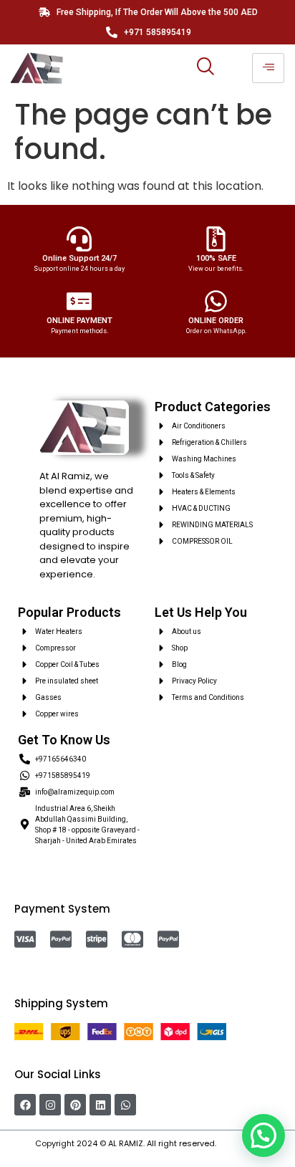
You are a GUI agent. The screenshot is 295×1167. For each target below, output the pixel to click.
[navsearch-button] (205, 68)
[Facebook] (25, 1104)
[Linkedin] (100, 1104)
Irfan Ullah (239, 1143)
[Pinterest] (75, 1104)
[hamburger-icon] (268, 68)
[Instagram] (50, 1104)
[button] (263, 1135)
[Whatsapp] (125, 1104)
